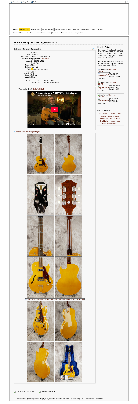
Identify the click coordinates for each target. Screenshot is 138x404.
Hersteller (55, 33)
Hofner (113, 121)
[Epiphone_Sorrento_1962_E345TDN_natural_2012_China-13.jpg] (68, 382)
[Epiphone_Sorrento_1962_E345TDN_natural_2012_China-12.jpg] (40, 382)
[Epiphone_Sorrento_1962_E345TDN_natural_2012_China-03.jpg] (40, 215)
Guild (118, 121)
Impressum (85, 29)
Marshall (103, 116)
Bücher (68, 29)
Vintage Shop (24, 29)
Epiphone (17, 49)
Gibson (112, 114)
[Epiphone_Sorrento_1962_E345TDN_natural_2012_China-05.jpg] (40, 256)
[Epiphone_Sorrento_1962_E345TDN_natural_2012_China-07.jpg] (40, 297)
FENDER (105, 121)
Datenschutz (89, 398)
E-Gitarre (26, 49)
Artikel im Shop (18, 33)
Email (53, 392)
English (26, 2)
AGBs (26, 33)
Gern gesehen (78, 33)
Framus (112, 118)
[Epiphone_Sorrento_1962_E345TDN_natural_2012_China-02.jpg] (68, 174)
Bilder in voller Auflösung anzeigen (27, 132)
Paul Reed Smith (112, 123)
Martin (118, 118)
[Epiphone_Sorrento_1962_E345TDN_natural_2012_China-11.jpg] (68, 341)
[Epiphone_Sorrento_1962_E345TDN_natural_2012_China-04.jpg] (68, 215)
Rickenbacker (104, 118)
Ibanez (110, 116)
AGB (81, 398)
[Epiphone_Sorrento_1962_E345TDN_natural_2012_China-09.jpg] (55, 299)
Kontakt (76, 29)
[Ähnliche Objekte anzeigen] (93, 49)
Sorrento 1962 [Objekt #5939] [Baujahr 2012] (35, 42)
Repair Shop (35, 29)
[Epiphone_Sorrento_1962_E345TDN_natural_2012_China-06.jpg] (68, 256)
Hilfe (31, 33)
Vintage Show (60, 29)
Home (15, 29)
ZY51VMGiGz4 (38, 89)
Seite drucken (30, 392)
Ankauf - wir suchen (66, 33)
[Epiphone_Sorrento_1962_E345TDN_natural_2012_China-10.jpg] (40, 341)
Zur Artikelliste (36, 49)
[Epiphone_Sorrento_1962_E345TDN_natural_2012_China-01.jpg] (40, 174)
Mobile (36, 2)
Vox (100, 114)
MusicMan (116, 116)
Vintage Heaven (47, 29)
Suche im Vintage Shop (42, 33)
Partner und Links (96, 29)
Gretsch (119, 114)
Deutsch (16, 2)
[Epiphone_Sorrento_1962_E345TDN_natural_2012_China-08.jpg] (68, 297)
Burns (104, 123)
